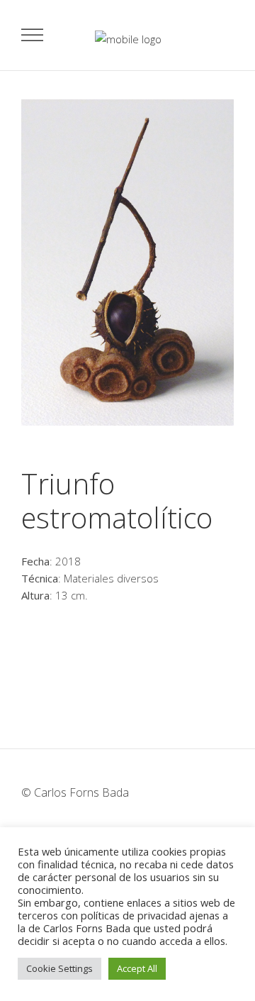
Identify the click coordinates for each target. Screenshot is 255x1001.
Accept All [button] (137, 968)
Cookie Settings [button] (59, 968)
